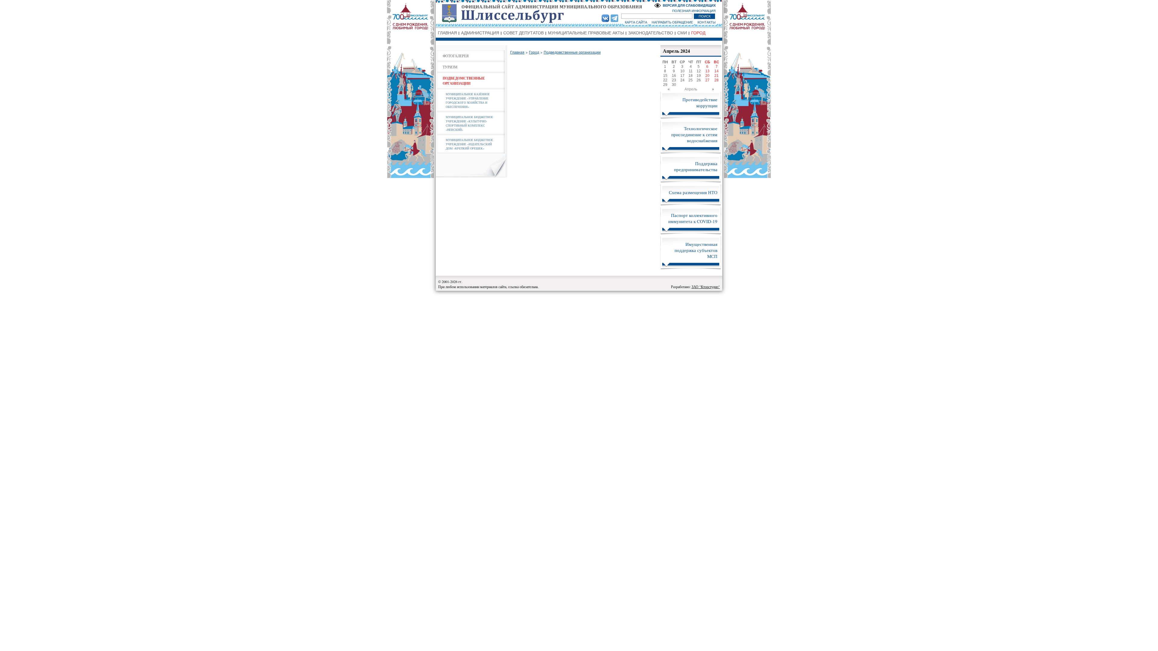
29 (665, 85)
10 (682, 71)
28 (716, 80)
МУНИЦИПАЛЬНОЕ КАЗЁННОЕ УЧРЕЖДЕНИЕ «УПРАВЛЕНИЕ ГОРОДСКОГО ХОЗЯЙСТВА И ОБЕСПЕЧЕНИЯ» (468, 100)
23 (674, 80)
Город (534, 52)
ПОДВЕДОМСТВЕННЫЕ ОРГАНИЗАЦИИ (464, 81)
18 (690, 76)
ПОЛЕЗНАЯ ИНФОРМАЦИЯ (694, 11)
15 (665, 76)
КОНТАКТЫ (707, 22)
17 (682, 76)
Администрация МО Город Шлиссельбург (579, 13)
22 (665, 80)
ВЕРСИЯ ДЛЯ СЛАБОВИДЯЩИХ (689, 5)
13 (707, 71)
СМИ (682, 32)
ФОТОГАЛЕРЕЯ (456, 55)
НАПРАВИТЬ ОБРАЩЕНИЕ (672, 22)
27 (707, 80)
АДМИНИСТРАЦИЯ (480, 32)
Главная (517, 52)
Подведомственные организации (572, 52)
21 (716, 76)
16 (674, 76)
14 (716, 71)
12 (699, 71)
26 (699, 80)
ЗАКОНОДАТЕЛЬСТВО (650, 32)
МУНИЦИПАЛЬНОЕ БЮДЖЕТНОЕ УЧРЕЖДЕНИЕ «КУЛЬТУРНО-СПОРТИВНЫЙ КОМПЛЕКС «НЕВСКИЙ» (469, 123)
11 (691, 71)
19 (699, 76)
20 (707, 76)
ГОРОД (698, 32)
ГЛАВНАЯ (447, 32)
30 (674, 85)
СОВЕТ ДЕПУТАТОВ (523, 32)
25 (690, 80)
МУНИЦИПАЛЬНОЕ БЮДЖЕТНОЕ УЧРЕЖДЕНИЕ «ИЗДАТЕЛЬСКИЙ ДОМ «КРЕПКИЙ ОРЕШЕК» (469, 144)
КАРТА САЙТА (636, 22)
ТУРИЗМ (450, 66)
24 (682, 80)
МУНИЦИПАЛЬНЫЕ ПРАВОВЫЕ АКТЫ (586, 32)
